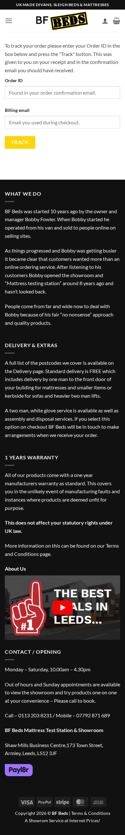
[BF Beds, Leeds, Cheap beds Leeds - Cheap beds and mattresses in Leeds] (62, 21)
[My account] (105, 21)
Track (20, 142)
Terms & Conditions (90, 813)
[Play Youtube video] (62, 607)
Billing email (17, 110)
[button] (9, 20)
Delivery (22, 371)
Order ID (13, 80)
